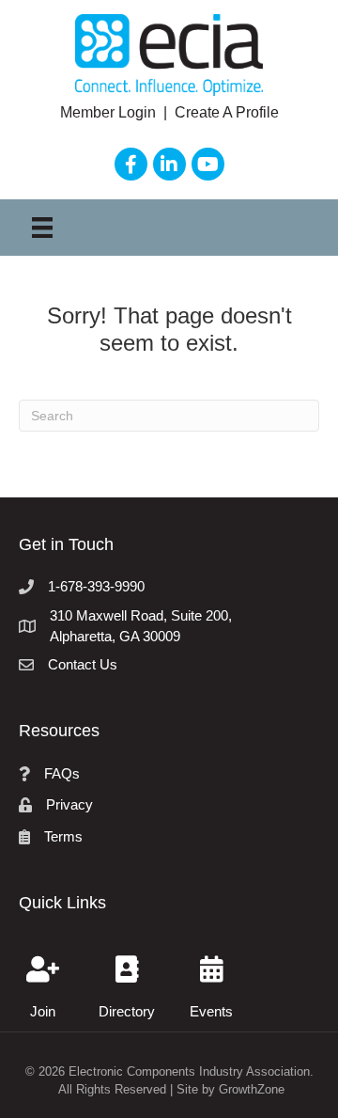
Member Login (110, 112)
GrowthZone (251, 1089)
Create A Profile (227, 112)
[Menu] (42, 227)
